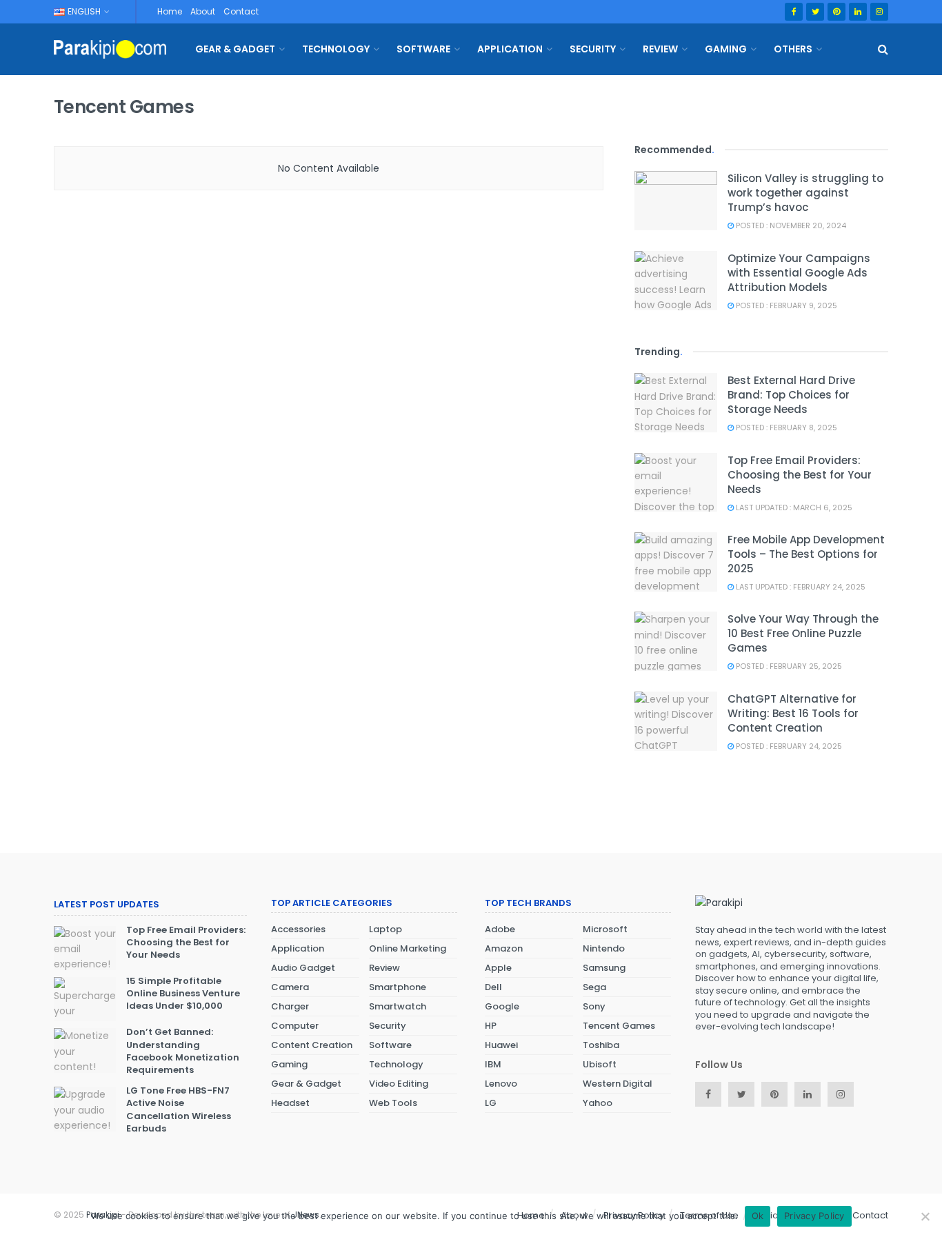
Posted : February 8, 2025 (785, 427)
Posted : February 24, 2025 (788, 746)
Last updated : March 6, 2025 (793, 507)
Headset (290, 1102)
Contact (241, 11)
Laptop (385, 929)
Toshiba (601, 1045)
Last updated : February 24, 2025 (799, 586)
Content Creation (311, 1045)
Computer (295, 1025)
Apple (498, 967)
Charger (290, 1006)
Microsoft (605, 929)
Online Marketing (407, 948)
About (202, 11)
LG (491, 1102)
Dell (493, 987)
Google (502, 1006)
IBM (493, 1064)
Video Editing (398, 1083)
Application (510, 49)
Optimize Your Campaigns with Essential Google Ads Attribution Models (799, 272)
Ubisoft (600, 1064)
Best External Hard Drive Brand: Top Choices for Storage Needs (791, 394)
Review (660, 49)
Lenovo (501, 1083)
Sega (594, 987)
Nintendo (604, 948)
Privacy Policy (814, 1215)
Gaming (726, 49)
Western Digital (617, 1083)
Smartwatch (397, 1006)
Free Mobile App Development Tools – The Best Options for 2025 (806, 554)
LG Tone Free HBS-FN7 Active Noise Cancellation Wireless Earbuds (178, 1109)
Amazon (504, 948)
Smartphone (397, 987)
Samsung (604, 967)
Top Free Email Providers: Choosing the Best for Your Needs (800, 474)
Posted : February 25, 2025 (788, 666)
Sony (594, 1006)
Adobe (500, 929)
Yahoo (597, 1102)
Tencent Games (619, 1025)
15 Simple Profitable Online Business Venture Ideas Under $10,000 (183, 993)
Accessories (298, 929)
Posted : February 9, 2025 (785, 305)
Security (593, 49)
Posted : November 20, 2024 (790, 225)
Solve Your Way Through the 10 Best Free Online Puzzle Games (803, 633)
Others (793, 49)
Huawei (501, 1045)
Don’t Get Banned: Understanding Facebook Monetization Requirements (182, 1050)
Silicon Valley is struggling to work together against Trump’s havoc (805, 192)
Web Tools (393, 1102)
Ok (758, 1215)
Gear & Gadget (235, 49)
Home (169, 11)
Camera (290, 987)
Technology (336, 49)
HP (491, 1025)
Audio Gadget (303, 967)
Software (423, 49)
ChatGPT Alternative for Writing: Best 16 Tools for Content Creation (793, 713)
